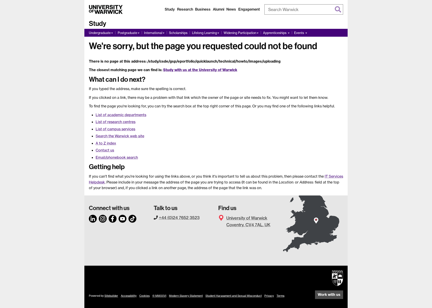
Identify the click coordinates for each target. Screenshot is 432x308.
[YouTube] (123, 217)
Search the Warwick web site (120, 136)
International (153, 33)
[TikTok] (132, 217)
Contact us (105, 150)
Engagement (249, 9)
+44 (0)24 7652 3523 (179, 217)
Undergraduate (100, 33)
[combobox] (303, 9)
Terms (280, 295)
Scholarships (178, 33)
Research (185, 9)
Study (170, 9)
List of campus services (115, 129)
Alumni (218, 9)
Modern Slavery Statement (186, 295)
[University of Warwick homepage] (106, 9)
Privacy (269, 295)
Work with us (329, 294)
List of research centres (115, 122)
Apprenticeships (275, 33)
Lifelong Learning (204, 33)
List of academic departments (121, 115)
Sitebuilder (111, 295)
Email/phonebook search (117, 157)
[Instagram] (103, 217)
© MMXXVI (159, 295)
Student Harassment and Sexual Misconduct (233, 295)
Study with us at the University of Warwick (200, 70)
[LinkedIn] (93, 217)
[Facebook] (113, 217)
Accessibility (129, 295)
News (231, 9)
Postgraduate (127, 33)
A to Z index (106, 143)
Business (203, 9)
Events (299, 33)
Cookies (144, 295)
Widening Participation (240, 33)
